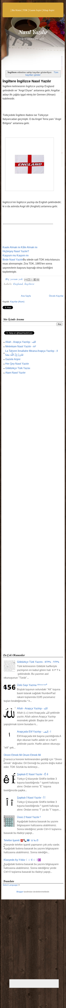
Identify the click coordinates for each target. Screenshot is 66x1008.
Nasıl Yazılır (33, 32)
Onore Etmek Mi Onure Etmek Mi (22, 755)
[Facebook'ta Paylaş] (35, 279)
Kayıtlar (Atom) (17, 301)
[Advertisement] (33, 515)
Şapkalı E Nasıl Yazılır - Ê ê (32, 774)
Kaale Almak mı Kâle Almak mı (20, 247)
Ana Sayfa (26, 296)
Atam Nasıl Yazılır (15, 372)
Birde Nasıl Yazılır (13, 259)
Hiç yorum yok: (14, 279)
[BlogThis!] (28, 279)
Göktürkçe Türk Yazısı (17, 368)
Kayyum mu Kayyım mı (16, 255)
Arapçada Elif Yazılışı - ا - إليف (34, 731)
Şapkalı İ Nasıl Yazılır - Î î (31, 797)
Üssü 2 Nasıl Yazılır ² (29, 817)
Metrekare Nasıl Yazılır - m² (20, 346)
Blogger (19, 892)
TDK (25, 10)
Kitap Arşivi (48, 10)
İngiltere (29, 283)
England (18, 283)
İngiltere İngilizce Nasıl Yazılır (27, 81)
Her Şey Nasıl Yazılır (17, 363)
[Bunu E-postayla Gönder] (25, 279)
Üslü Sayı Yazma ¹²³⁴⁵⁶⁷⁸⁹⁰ (32, 685)
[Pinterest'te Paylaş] (38, 279)
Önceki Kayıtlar (56, 296)
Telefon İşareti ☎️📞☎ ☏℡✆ (21, 840)
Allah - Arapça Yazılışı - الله (20, 342)
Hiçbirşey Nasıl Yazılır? (16, 251)
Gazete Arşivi (35, 10)
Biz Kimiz (16, 10)
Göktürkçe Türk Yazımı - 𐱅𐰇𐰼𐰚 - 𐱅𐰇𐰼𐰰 (38, 662)
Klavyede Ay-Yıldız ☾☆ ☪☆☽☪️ (22, 859)
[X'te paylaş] (31, 279)
